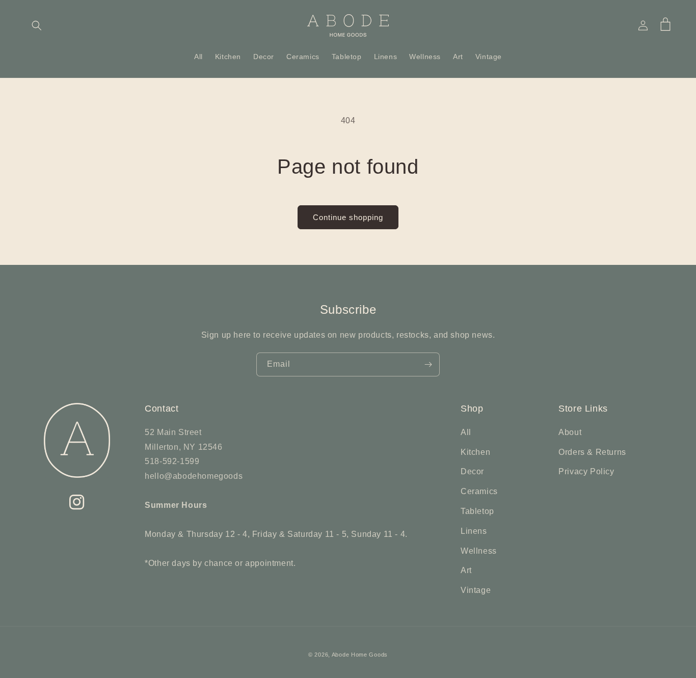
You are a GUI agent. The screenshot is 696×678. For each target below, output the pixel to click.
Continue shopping (348, 217)
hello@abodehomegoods (194, 476)
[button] (36, 25)
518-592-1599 (172, 461)
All (466, 432)
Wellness (479, 551)
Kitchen (475, 452)
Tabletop (477, 511)
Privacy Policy (586, 471)
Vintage (476, 590)
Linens (474, 531)
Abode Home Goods (360, 655)
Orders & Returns (592, 452)
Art (466, 570)
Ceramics (479, 491)
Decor (472, 471)
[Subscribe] (428, 364)
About (569, 432)
